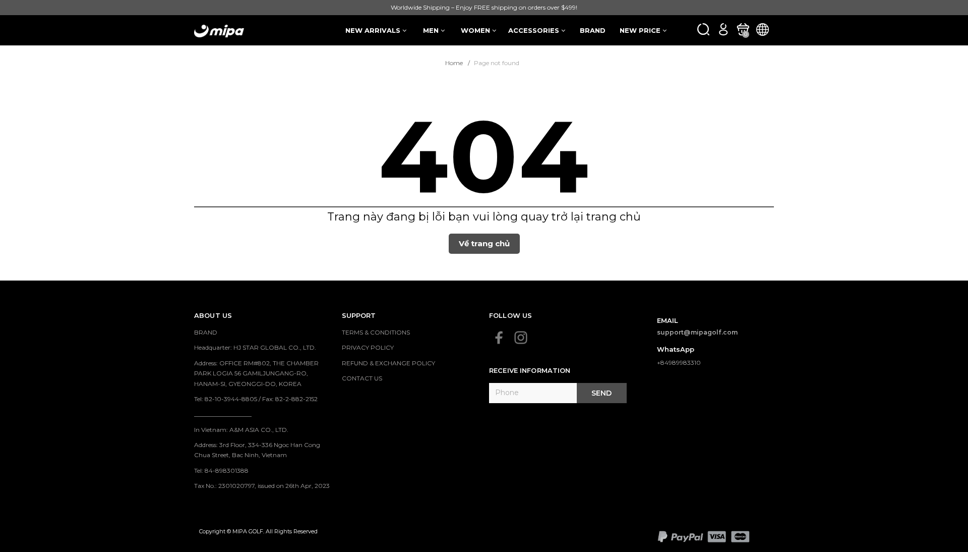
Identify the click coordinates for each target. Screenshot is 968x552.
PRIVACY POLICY (368, 347)
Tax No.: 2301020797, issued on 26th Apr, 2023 (262, 485)
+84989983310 (679, 362)
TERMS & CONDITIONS (376, 332)
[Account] (723, 29)
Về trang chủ (484, 243)
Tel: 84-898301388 (221, 470)
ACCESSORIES (534, 30)
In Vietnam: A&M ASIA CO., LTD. (241, 429)
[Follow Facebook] (499, 337)
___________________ (223, 414)
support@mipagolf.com (697, 332)
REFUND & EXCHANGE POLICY (388, 363)
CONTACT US (362, 378)
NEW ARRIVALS (373, 30)
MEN (432, 30)
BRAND (593, 30)
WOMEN (476, 30)
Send (601, 393)
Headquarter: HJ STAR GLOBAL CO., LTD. (255, 347)
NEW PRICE (641, 30)
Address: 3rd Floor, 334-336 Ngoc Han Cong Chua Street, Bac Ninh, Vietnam (257, 450)
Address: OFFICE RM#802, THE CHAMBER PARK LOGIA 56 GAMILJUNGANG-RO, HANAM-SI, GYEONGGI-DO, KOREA (256, 373)
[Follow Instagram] (521, 337)
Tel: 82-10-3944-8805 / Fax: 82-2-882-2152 (256, 399)
